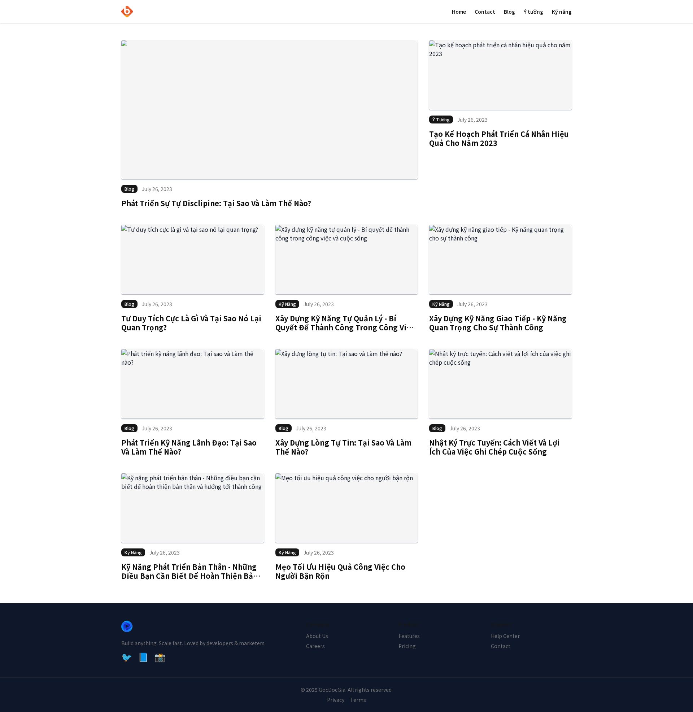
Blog (509, 11)
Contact (485, 11)
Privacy (335, 699)
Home (459, 11)
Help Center (505, 635)
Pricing (407, 646)
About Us (317, 635)
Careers (315, 646)
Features (409, 635)
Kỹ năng (562, 11)
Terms (358, 699)
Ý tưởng (533, 11)
